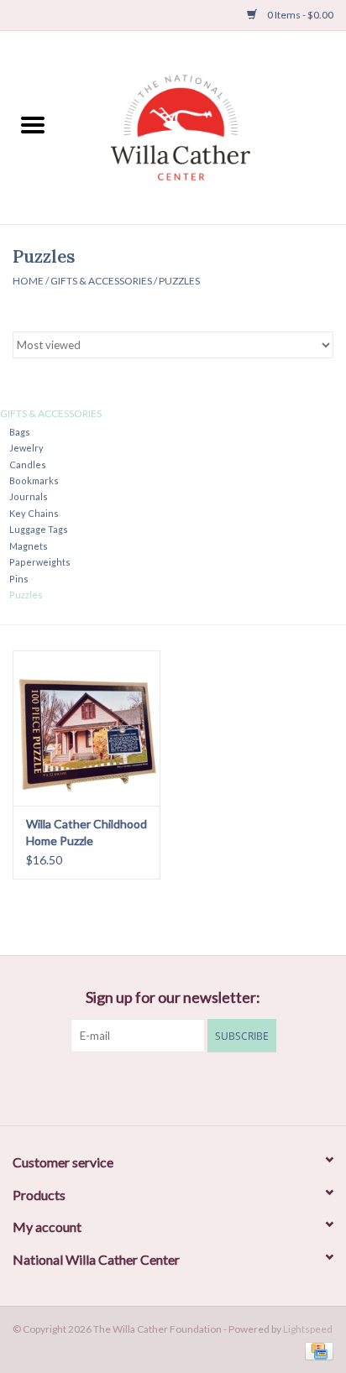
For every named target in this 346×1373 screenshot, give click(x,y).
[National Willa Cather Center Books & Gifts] (206, 125)
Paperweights (40, 561)
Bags (19, 431)
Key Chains (34, 513)
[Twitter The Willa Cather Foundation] (158, 1086)
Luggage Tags (38, 529)
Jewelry (26, 447)
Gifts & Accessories (101, 280)
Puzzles (179, 280)
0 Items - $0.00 (299, 14)
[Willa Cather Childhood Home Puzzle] (86, 727)
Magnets (28, 545)
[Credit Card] (316, 1350)
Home (28, 280)
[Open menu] (33, 124)
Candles (27, 464)
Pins (19, 578)
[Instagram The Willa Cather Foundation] (217, 1086)
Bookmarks (34, 480)
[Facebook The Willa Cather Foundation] (129, 1086)
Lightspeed (308, 1329)
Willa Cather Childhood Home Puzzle (86, 832)
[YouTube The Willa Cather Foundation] (188, 1086)
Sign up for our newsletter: (173, 997)
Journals (28, 496)
